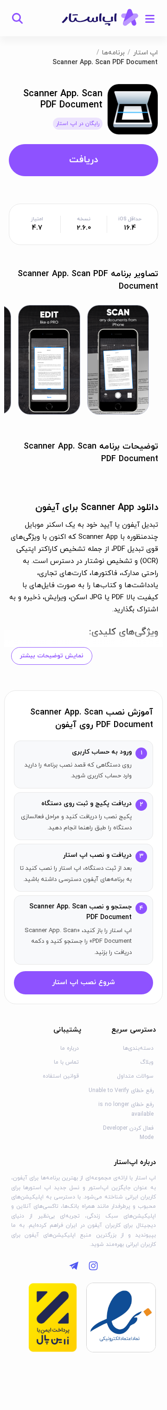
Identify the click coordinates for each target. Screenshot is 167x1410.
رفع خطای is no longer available (126, 1109)
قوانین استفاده (61, 1076)
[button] (118, 359)
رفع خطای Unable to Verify (121, 1090)
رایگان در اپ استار (77, 123)
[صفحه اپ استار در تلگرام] (74, 1266)
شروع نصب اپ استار (83, 982)
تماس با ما (66, 1062)
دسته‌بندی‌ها (138, 1048)
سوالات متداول (135, 1076)
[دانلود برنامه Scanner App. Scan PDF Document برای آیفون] (133, 108)
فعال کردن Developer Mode (128, 1133)
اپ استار (145, 52)
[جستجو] (17, 18)
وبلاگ (147, 1062)
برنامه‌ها (113, 52)
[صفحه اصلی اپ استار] (100, 18)
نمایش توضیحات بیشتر (52, 656)
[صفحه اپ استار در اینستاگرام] (93, 1266)
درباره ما (69, 1048)
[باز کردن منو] (150, 18)
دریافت (83, 159)
